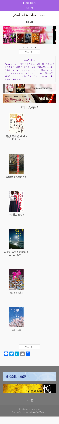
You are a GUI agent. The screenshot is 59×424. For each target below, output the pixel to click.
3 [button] (31, 47)
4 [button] (35, 47)
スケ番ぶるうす (16, 214)
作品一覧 (29, 8)
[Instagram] (32, 400)
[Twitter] (27, 400)
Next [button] (57, 35)
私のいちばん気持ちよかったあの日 (16, 253)
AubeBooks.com (29, 16)
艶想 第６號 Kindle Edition (16, 138)
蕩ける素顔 (16, 292)
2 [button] (27, 47)
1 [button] (23, 47)
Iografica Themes (39, 412)
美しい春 (16, 330)
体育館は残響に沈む (16, 176)
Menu (29, 22)
